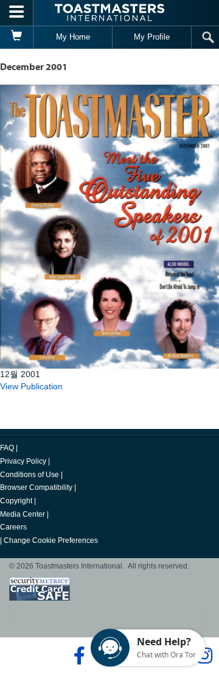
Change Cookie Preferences (51, 540)
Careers (13, 527)
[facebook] (77, 655)
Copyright (16, 501)
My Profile (152, 36)
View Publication (31, 386)
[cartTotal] (16, 37)
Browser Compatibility (36, 487)
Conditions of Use (29, 474)
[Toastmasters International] (109, 12)
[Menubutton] (16, 13)
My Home (73, 36)
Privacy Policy (23, 461)
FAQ (7, 448)
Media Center (22, 514)
